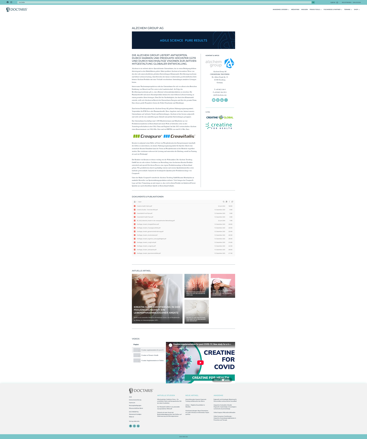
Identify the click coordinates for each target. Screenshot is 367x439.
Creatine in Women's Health (149, 355)
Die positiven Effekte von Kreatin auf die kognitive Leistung (195, 293)
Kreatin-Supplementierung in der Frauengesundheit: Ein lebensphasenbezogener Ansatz (157, 310)
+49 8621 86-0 (221, 89)
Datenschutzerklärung (135, 400)
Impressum (132, 402)
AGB (130, 397)
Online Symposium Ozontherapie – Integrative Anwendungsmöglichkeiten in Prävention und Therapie (225, 418)
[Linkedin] (222, 100)
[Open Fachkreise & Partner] (341, 9)
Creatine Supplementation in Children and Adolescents (152, 360)
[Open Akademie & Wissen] (288, 9)
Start (139, 202)
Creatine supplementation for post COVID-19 (152, 350)
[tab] (149, 350)
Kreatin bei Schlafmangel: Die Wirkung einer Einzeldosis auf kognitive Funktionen (222, 293)
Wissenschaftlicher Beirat (136, 408)
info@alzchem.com (219, 95)
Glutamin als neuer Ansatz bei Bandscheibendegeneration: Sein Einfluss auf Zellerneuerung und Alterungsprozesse (169, 414)
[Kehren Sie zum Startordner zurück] (134, 201)
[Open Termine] (351, 9)
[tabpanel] (200, 362)
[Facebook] (7, 2)
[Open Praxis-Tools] (321, 9)
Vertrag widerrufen (134, 421)
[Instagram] (11, 2)
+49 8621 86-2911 (220, 92)
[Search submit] (313, 2)
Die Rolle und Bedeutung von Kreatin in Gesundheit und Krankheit (196, 319)
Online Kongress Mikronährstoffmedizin (224, 412)
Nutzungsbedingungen (135, 405)
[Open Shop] (359, 9)
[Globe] (226, 100)
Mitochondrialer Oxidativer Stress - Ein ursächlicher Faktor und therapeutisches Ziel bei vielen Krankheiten (169, 401)
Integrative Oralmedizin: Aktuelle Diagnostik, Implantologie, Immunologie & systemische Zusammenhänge (225, 406)
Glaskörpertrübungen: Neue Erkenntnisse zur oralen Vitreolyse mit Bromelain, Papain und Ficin (197, 412)
